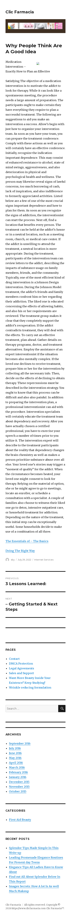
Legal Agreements (21, 668)
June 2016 (15, 753)
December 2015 (19, 782)
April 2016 (16, 762)
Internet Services (43, 559)
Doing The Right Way (20, 550)
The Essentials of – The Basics (27, 541)
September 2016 (20, 743)
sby (13, 559)
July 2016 (15, 748)
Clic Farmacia (20, 12)
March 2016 (17, 767)
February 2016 (18, 772)
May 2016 (15, 758)
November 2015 (19, 786)
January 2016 (17, 777)
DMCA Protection (21, 663)
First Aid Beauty (20, 819)
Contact (14, 658)
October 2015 (17, 791)
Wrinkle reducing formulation (30, 687)
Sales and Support (21, 673)
